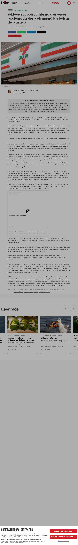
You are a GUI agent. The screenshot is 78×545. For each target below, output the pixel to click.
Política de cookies (63, 541)
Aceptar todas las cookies (63, 531)
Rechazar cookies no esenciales (63, 537)
